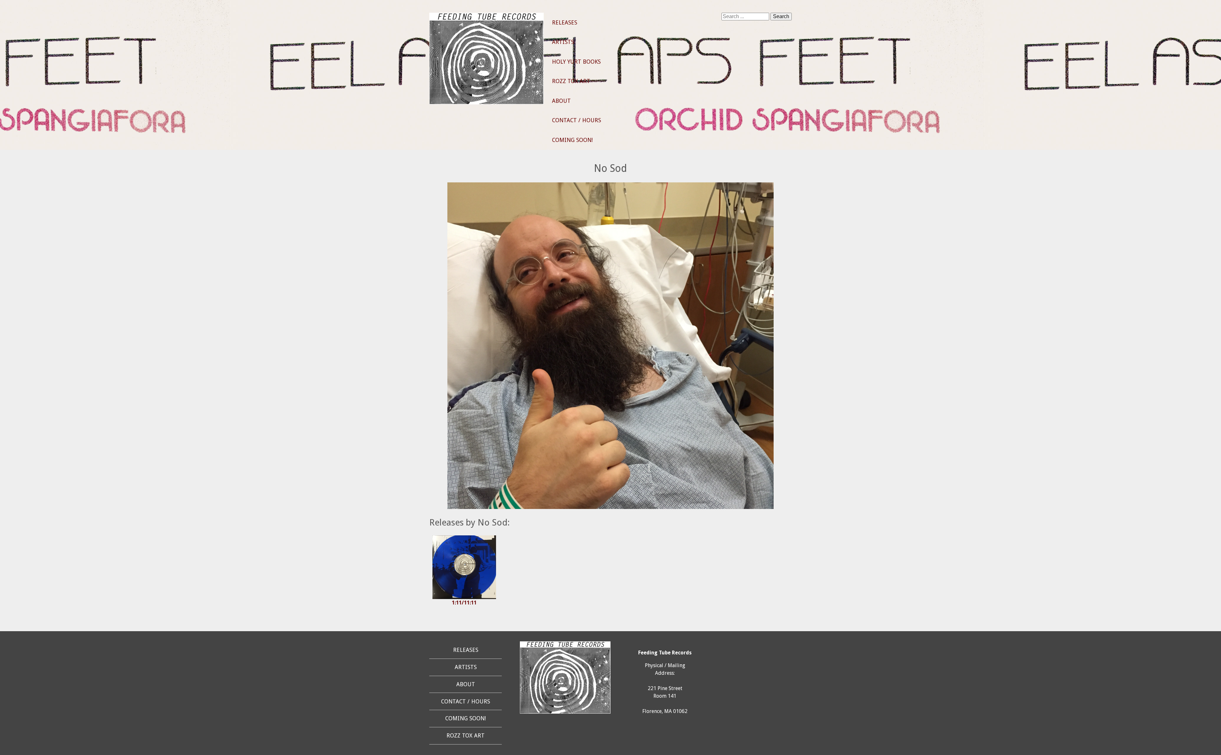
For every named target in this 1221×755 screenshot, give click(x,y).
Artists (563, 42)
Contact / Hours (576, 120)
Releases (564, 22)
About (561, 101)
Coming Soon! (572, 140)
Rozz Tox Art (571, 81)
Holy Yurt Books (576, 62)
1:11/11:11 (464, 603)
